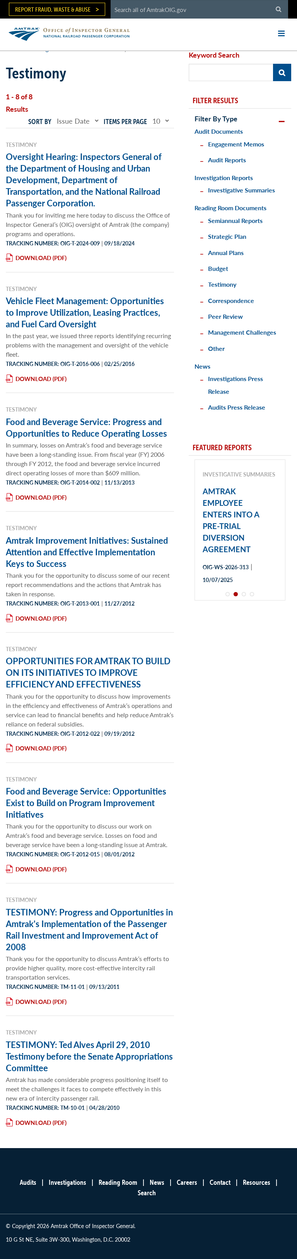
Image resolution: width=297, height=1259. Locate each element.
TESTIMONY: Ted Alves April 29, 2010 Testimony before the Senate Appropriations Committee (89, 1056)
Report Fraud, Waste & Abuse (52, 9)
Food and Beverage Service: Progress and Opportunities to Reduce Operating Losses (86, 427)
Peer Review (225, 316)
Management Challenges (242, 332)
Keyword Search (214, 55)
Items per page (125, 121)
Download (33, 258)
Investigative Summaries (241, 189)
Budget (218, 268)
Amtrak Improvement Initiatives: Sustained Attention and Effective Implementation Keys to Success (87, 552)
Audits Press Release (236, 407)
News (202, 366)
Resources (256, 1182)
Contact (220, 1182)
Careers (187, 1182)
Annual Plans (226, 252)
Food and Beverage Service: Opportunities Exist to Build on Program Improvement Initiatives (86, 802)
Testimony (222, 284)
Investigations (67, 1182)
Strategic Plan (227, 236)
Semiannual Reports (235, 220)
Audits (28, 1182)
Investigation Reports (224, 177)
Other (216, 348)
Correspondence (231, 300)
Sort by (39, 121)
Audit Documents (219, 131)
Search (147, 1193)
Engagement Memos (236, 144)
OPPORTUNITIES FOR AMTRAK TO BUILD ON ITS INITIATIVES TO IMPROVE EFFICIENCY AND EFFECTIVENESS (88, 672)
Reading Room (118, 1182)
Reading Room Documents (230, 207)
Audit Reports (227, 159)
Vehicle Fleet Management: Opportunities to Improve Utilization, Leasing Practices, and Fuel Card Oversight (85, 312)
